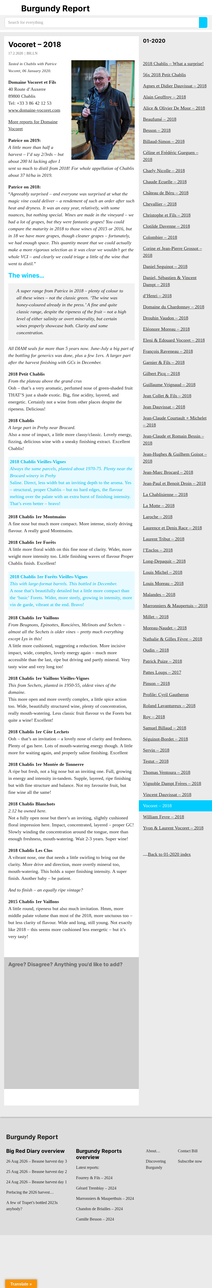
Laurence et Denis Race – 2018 (172, 527)
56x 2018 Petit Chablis (164, 74)
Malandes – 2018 (159, 594)
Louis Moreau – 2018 (163, 583)
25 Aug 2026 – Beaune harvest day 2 (36, 1171)
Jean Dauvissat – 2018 (164, 406)
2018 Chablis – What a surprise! (173, 63)
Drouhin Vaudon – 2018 (165, 318)
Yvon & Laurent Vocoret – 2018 (173, 827)
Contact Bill (188, 1151)
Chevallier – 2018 (160, 204)
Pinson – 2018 (156, 683)
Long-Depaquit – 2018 (164, 561)
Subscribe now (190, 1161)
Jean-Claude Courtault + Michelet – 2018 (175, 421)
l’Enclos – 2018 (158, 550)
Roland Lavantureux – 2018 (169, 705)
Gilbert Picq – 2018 (161, 373)
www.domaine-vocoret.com (34, 110)
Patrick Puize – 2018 (162, 661)
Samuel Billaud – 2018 (164, 727)
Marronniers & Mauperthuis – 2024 (105, 1198)
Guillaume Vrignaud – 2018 (169, 384)
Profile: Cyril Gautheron (166, 694)
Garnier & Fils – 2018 (164, 362)
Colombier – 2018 (160, 237)
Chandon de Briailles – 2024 (99, 1209)
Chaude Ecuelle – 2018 (165, 181)
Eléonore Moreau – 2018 (166, 329)
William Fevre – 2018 (163, 816)
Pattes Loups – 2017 (162, 672)
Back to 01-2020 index (169, 854)
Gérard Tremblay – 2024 (96, 1188)
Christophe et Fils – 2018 (167, 215)
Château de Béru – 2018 (165, 192)
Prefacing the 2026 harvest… (30, 1192)
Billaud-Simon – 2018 (164, 141)
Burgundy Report (55, 8)
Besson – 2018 (157, 130)
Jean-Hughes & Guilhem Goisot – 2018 (175, 458)
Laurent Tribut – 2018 (163, 539)
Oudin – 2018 (156, 650)
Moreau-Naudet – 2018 (165, 627)
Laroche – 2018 (157, 516)
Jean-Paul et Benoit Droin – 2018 (174, 483)
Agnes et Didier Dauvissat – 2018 (175, 85)
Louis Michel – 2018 (162, 572)
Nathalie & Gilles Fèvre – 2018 (172, 639)
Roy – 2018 (154, 716)
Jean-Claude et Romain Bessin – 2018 (173, 439)
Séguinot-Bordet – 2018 (165, 739)
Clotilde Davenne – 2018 (166, 226)
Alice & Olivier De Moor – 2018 (174, 108)
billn (32, 53)
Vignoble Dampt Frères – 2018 (172, 783)
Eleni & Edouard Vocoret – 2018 (174, 340)
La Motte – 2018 (159, 505)
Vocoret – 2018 (34, 44)
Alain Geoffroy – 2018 (164, 97)
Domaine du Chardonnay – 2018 (173, 306)
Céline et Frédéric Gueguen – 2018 (170, 156)
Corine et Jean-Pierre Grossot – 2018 (172, 252)
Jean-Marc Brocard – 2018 (168, 472)
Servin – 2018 (156, 750)
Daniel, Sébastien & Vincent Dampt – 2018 (169, 281)
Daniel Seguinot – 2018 (165, 266)
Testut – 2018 (156, 761)
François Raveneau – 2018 (168, 351)
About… (153, 1151)
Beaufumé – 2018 (159, 119)
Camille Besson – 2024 (95, 1219)
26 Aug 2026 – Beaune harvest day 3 (36, 1161)
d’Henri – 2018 (157, 295)
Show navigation (10, 8)
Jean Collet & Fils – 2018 (167, 395)
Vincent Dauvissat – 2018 (167, 794)
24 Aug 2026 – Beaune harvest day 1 (36, 1182)
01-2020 (154, 41)
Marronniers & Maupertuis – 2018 (175, 605)
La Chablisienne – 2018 (165, 494)
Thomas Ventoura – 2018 (166, 772)
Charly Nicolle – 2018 (164, 170)
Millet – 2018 (156, 616)
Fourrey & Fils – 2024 (94, 1178)
